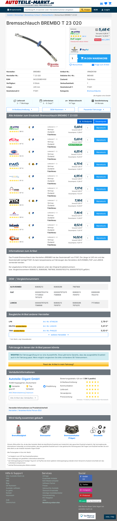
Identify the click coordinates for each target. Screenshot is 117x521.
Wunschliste (75, 65)
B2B (96, 10)
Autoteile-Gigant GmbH (24, 379)
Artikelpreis (85, 121)
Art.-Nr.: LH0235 (49, 326)
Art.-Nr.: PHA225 (50, 331)
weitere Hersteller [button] (58, 335)
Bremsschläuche (47, 15)
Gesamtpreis (100, 121)
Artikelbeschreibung (22, 109)
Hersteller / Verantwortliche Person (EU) (25, 410)
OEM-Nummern (58, 109)
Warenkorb (94, 58)
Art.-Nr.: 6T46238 (50, 322)
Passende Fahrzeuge (94, 109)
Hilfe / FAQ (110, 517)
